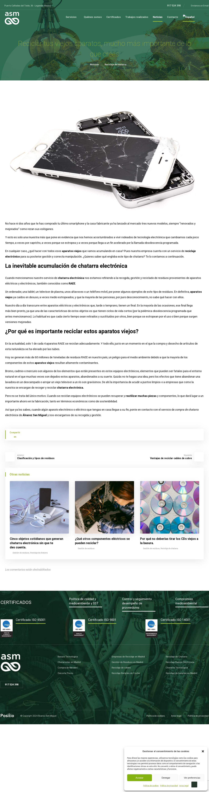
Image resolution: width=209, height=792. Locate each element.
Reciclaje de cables (121, 667)
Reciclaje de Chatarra (176, 656)
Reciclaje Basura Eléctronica (180, 662)
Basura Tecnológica (68, 656)
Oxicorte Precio (65, 673)
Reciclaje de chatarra (39, 553)
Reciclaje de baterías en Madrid (181, 673)
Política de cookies (151, 786)
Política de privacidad (169, 786)
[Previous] (191, 474)
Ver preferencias (192, 777)
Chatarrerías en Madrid (69, 662)
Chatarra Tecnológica (177, 667)
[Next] (197, 474)
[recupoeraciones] (12, 18)
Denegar (166, 777)
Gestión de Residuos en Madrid (127, 662)
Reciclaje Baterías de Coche (126, 673)
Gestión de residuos (21, 553)
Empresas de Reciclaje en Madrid (128, 656)
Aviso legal (183, 786)
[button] (202, 751)
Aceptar (139, 777)
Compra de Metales (68, 667)
